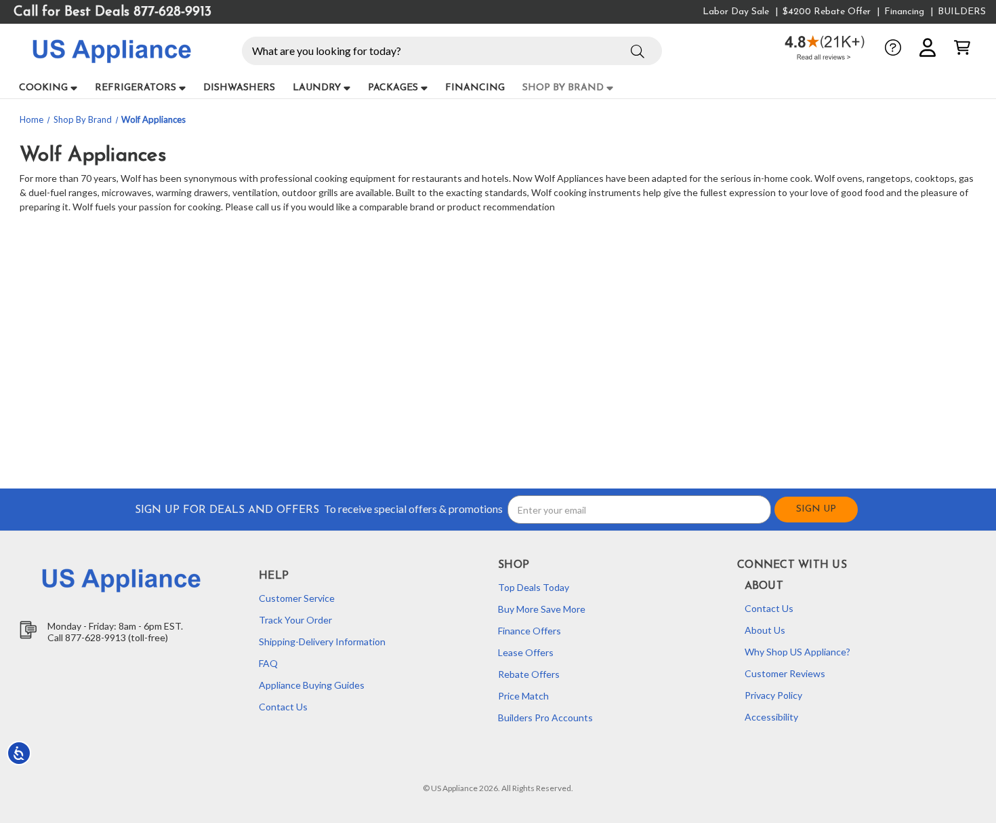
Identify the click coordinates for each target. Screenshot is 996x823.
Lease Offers (526, 652)
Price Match (523, 696)
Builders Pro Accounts (545, 717)
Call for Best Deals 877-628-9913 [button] (112, 12)
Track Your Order (295, 620)
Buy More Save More (541, 609)
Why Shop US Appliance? (797, 651)
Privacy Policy (773, 695)
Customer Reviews (785, 673)
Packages (393, 88)
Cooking (43, 88)
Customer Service (297, 598)
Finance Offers (529, 630)
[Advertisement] (433, 323)
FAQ (268, 663)
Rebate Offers (529, 674)
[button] (637, 49)
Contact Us (283, 706)
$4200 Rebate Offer (827, 12)
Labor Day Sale (736, 12)
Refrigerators (135, 88)
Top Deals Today (533, 587)
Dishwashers (239, 88)
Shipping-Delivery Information (322, 641)
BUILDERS (962, 12)
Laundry (317, 88)
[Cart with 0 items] (962, 47)
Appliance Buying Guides (312, 685)
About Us (765, 630)
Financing (904, 12)
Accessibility (771, 717)
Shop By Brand (563, 88)
